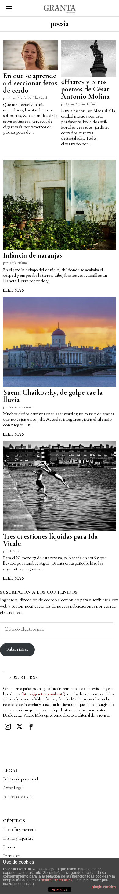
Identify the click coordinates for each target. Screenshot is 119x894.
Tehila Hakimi (18, 263)
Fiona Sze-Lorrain (20, 407)
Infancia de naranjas (32, 255)
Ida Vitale (15, 551)
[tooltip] (8, 726)
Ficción (9, 847)
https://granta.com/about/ (43, 694)
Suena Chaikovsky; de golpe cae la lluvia (53, 396)
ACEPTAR (59, 890)
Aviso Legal (13, 787)
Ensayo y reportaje (18, 838)
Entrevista (12, 855)
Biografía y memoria (20, 829)
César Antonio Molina (81, 104)
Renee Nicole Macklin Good (27, 98)
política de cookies (56, 880)
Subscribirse (17, 650)
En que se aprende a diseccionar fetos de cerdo (30, 83)
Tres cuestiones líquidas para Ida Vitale (50, 540)
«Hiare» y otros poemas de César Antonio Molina (85, 89)
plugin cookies (104, 887)
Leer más (13, 290)
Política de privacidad (20, 779)
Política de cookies (18, 796)
